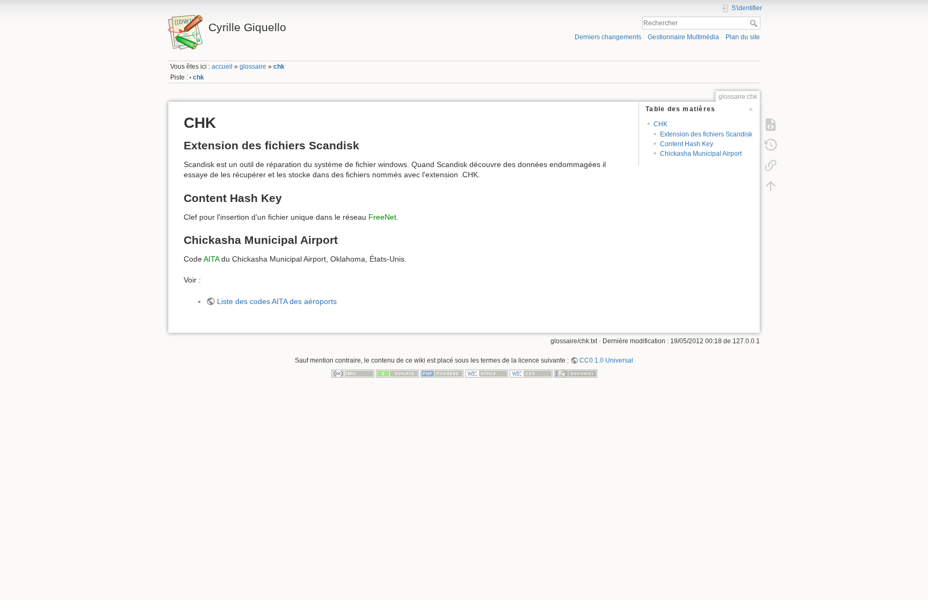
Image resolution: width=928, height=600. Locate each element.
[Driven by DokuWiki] (575, 373)
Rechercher (755, 23)
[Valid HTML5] (486, 373)
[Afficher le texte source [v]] (770, 124)
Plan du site (743, 37)
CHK (661, 124)
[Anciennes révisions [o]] (770, 144)
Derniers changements (608, 37)
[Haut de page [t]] (770, 185)
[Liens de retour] (770, 165)
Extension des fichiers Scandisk (706, 134)
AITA (211, 259)
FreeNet (382, 217)
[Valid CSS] (531, 373)
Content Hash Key (686, 144)
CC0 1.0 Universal (606, 360)
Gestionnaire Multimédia (683, 37)
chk (279, 66)
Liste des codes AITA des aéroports (277, 301)
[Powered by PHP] (442, 373)
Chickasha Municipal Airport (701, 153)
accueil (222, 66)
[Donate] (397, 373)
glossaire (253, 66)
